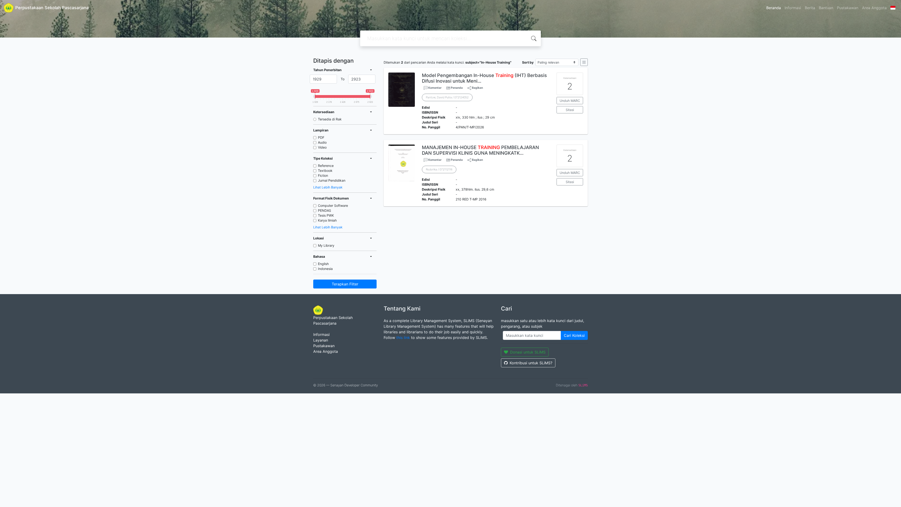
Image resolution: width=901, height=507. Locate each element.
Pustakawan (847, 7)
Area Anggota (874, 7)
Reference (326, 166)
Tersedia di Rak (330, 119)
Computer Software (333, 205)
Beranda (773, 7)
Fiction (323, 175)
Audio (322, 142)
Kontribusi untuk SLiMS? (531, 363)
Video (322, 147)
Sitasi (570, 110)
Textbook (325, 171)
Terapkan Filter (345, 284)
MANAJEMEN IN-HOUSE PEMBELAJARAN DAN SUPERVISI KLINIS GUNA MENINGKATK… (480, 150)
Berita (810, 7)
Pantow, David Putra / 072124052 (447, 97)
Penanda (457, 87)
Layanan (320, 340)
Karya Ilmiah (327, 220)
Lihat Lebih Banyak (328, 187)
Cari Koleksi (574, 335)
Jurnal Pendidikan (331, 180)
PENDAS (324, 210)
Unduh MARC (570, 101)
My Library (326, 245)
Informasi (793, 7)
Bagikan (477, 87)
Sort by (528, 62)
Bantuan (826, 7)
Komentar (435, 87)
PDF (321, 137)
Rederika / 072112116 (439, 169)
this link (403, 337)
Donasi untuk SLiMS (528, 352)
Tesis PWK (326, 215)
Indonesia (325, 269)
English (323, 264)
